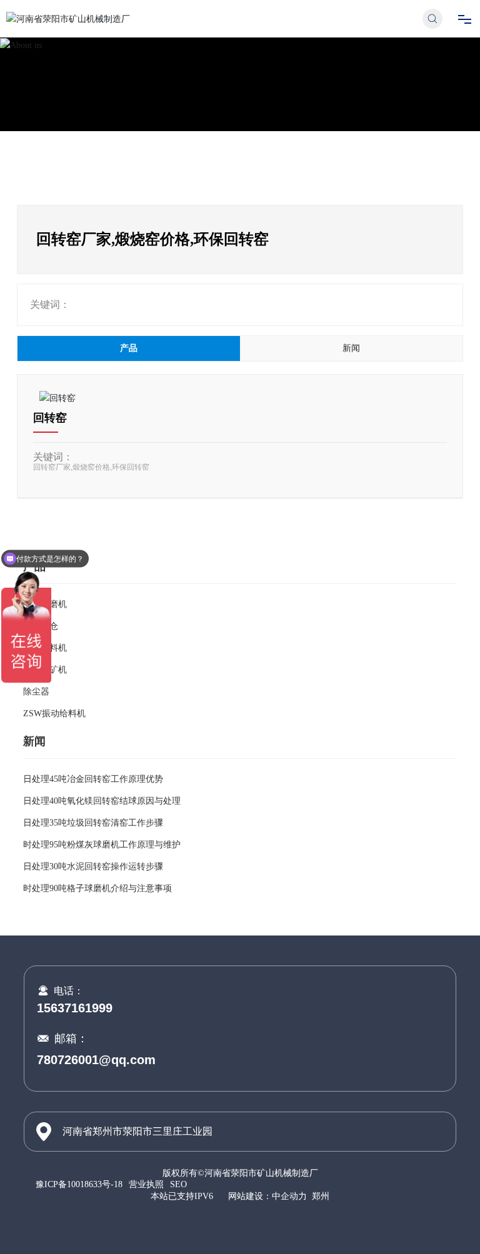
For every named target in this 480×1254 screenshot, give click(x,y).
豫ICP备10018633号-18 (79, 1184)
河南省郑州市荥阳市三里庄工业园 (137, 1131)
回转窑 (50, 418)
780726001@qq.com (96, 1060)
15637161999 (74, 1008)
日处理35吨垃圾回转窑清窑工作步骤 (93, 822)
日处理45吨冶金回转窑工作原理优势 (93, 779)
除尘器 (36, 691)
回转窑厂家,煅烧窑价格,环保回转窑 (91, 467)
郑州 (320, 1196)
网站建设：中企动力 (267, 1196)
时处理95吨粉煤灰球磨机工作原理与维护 (102, 844)
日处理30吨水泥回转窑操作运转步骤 (93, 866)
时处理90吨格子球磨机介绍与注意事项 (97, 888)
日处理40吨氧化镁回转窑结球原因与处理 (102, 801)
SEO (178, 1184)
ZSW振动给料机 (54, 713)
